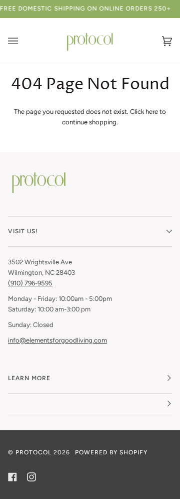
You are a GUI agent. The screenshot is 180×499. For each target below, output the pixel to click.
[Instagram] (31, 476)
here (152, 111)
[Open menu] (23, 41)
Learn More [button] (29, 378)
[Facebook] (12, 476)
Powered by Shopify (111, 452)
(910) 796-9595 (30, 283)
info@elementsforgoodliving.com (57, 340)
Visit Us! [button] (23, 231)
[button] (90, 404)
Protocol (34, 452)
